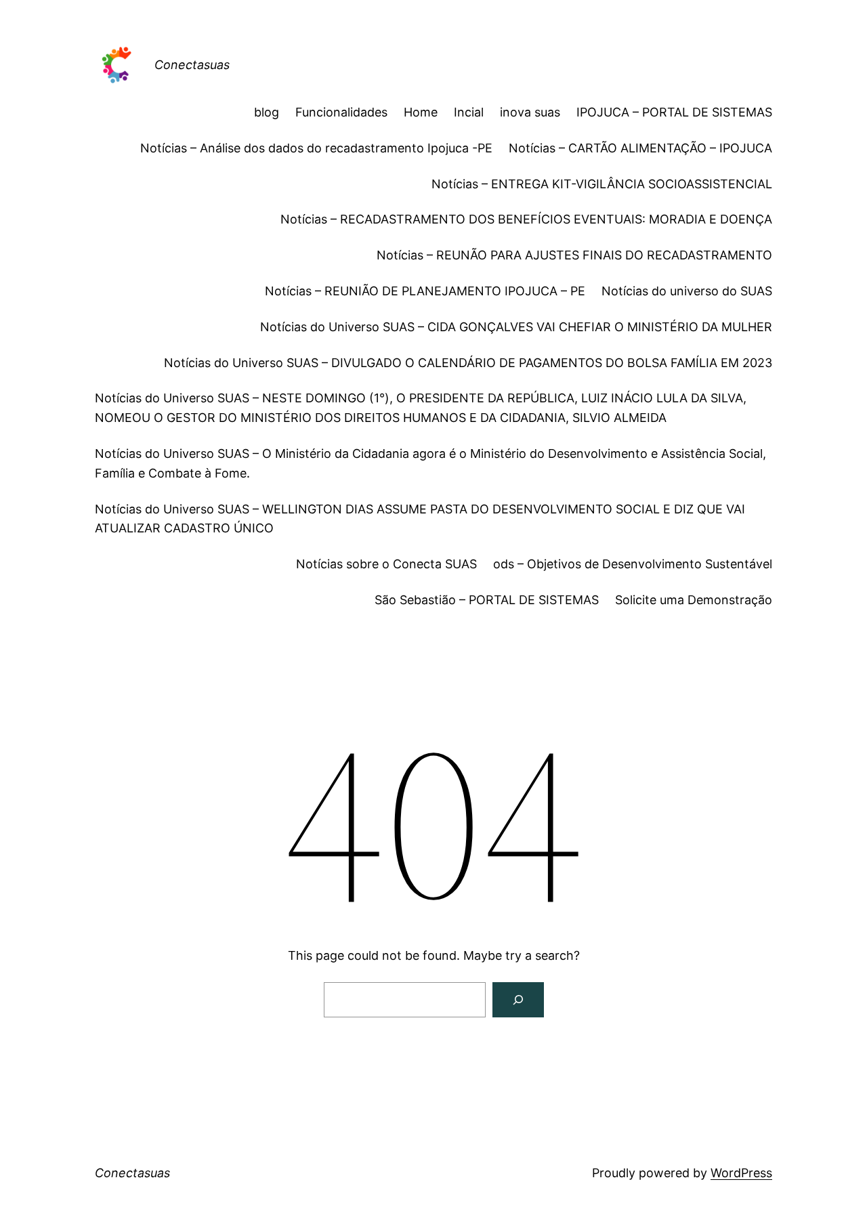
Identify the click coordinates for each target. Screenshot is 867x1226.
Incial (469, 112)
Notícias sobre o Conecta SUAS (386, 564)
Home (421, 112)
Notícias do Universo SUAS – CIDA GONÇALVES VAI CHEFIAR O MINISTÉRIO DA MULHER (516, 327)
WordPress (741, 1173)
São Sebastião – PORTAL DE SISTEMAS (487, 600)
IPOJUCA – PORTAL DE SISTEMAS (674, 112)
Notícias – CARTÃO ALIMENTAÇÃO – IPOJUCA (640, 148)
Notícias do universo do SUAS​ (686, 291)
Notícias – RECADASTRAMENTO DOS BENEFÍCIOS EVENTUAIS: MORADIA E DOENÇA (526, 219)
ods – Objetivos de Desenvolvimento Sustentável (632, 564)
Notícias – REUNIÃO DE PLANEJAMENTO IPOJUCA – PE (425, 291)
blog (266, 112)
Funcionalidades (341, 112)
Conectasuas (192, 65)
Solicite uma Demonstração (693, 600)
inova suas (530, 112)
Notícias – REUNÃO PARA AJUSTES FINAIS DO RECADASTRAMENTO (574, 255)
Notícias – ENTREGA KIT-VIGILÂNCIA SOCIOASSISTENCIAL (601, 184)
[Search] (518, 999)
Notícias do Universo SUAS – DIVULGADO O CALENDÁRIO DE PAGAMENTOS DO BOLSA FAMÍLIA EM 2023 (468, 363)
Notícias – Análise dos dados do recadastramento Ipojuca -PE (316, 148)
